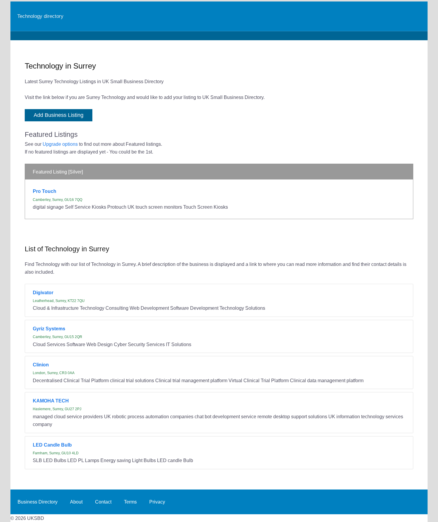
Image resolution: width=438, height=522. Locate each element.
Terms (130, 501)
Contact (103, 501)
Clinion (41, 364)
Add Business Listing (58, 115)
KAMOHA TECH (51, 400)
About (76, 501)
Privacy (157, 501)
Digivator (43, 292)
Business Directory (38, 501)
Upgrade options (60, 144)
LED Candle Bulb (52, 444)
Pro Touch (44, 191)
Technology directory (40, 16)
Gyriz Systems (49, 328)
